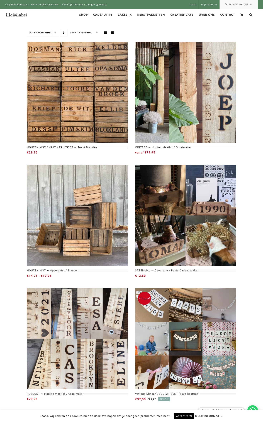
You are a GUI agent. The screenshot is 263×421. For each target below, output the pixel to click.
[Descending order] (63, 32)
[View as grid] (105, 32)
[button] (250, 14)
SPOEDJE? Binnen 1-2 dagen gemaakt (84, 4)
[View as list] (112, 32)
